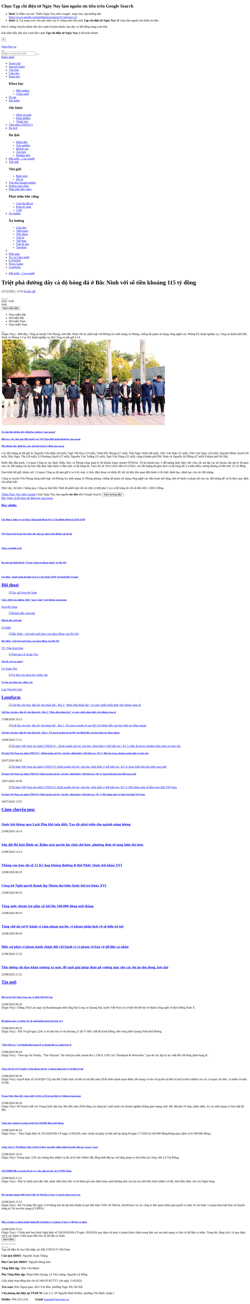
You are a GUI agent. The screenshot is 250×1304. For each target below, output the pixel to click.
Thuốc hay (22, 121)
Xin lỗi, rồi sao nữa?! (12, 661)
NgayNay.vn (8, 46)
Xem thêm (8, 1239)
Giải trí (20, 237)
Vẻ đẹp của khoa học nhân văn (17, 682)
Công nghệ (22, 93)
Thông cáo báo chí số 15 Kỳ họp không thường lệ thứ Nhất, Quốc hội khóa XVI (61, 865)
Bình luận (21, 176)
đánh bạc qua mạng (41, 498)
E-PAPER (15, 260)
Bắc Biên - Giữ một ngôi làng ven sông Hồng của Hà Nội (30, 641)
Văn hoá (14, 69)
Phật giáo (14, 253)
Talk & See (22, 244)
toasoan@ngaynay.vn (56, 1299)
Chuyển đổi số (24, 203)
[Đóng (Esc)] (2, 1243)
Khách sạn (22, 148)
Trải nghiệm (23, 145)
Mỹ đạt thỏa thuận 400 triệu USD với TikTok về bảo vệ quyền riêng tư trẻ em (40, 1194)
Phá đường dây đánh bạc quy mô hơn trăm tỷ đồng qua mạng (32, 446)
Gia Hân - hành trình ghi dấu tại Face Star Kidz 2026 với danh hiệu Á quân (39, 576)
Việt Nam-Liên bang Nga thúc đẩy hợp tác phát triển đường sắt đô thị (36, 533)
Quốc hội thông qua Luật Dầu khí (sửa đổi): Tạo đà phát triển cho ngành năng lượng (66, 824)
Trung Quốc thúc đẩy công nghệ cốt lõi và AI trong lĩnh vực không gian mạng (41, 1096)
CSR (19, 210)
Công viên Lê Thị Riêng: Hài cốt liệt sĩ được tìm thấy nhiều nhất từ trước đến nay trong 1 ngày (49, 1147)
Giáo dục (14, 73)
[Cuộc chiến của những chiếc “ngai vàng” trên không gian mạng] (23, 592)
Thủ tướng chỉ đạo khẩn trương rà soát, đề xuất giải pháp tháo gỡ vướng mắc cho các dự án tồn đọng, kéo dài (84, 967)
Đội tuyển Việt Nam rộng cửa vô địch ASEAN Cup (27, 997)
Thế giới (13, 161)
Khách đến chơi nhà (11, 620)
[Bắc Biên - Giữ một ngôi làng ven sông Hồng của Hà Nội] (44, 633)
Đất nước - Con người (21, 158)
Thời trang (22, 230)
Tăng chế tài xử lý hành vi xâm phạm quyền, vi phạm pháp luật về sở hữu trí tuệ (62, 926)
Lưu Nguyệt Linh (11, 689)
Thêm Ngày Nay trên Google (18, 494)
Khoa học (14, 76)
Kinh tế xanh (23, 206)
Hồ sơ (19, 179)
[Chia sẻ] (6, 1243)
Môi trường (22, 90)
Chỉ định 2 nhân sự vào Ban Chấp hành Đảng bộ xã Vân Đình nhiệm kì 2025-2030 (43, 519)
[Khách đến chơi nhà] (22, 613)
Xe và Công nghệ (19, 257)
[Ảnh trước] (2, 1247)
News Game (16, 263)
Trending (21, 247)
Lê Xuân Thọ (9, 668)
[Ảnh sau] (6, 1247)
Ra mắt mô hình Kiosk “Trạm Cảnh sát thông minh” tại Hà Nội (33, 562)
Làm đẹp (21, 227)
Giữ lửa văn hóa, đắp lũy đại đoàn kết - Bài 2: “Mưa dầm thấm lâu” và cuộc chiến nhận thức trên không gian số (58, 712)
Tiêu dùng (22, 234)
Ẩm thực (21, 152)
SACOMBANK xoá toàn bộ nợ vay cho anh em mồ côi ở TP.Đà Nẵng (36, 1170)
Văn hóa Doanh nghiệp (22, 182)
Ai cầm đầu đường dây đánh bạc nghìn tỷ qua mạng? (28, 432)
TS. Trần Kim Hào (12, 648)
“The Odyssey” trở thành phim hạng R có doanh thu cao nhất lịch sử (36, 1044)
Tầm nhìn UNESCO (21, 124)
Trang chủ (14, 63)
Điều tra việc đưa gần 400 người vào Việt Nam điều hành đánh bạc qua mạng (41, 439)
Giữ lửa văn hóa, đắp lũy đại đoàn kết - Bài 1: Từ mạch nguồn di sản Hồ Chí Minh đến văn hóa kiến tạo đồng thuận (60, 732)
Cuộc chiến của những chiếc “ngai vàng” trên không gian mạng (34, 599)
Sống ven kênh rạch (11, 548)
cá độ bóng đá (21, 498)
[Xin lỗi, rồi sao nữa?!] (23, 654)
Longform (14, 267)
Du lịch (13, 128)
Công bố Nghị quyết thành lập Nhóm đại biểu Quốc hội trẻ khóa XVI (53, 885)
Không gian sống (19, 185)
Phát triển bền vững (20, 189)
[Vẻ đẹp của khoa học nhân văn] (28, 674)
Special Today (17, 66)
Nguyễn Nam (9, 606)
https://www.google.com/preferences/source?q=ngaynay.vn (43, 17)
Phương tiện (23, 155)
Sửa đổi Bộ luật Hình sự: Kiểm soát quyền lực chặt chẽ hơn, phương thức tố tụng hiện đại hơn (72, 845)
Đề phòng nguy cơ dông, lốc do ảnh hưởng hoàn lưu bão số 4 (32, 1021)
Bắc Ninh (7, 498)
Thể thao (21, 240)
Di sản (12, 97)
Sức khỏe (14, 100)
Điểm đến (21, 142)
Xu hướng (15, 213)
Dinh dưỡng (23, 118)
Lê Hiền (6, 627)
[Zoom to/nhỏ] (13, 1243)
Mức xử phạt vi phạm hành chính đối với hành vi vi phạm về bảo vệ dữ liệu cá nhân (65, 947)
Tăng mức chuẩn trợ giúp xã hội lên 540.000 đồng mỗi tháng (47, 906)
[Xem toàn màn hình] (10, 1243)
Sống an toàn (23, 114)
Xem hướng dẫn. (113, 494)
